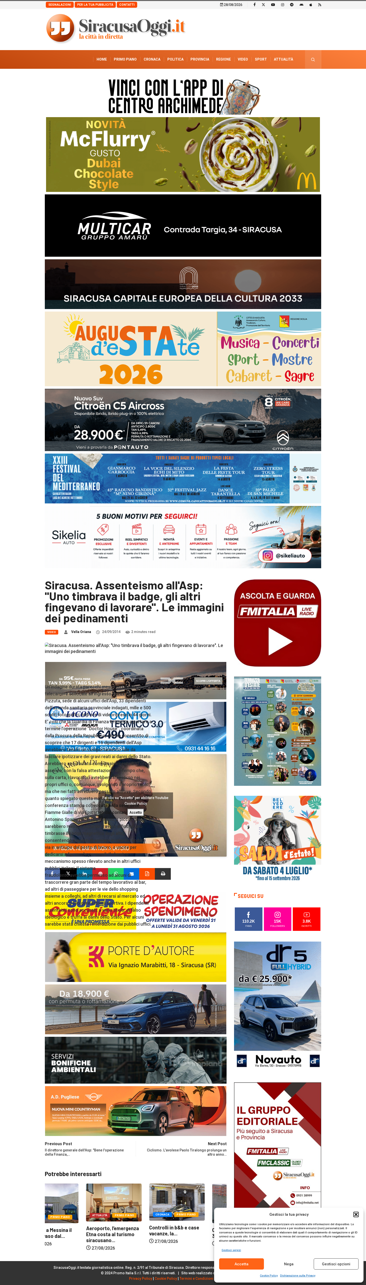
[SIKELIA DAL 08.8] (183, 536)
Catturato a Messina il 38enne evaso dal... (132, 1233)
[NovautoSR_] (277, 1006)
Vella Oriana (81, 632)
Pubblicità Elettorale (271, 78)
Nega (289, 1264)
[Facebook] (254, 4)
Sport (261, 59)
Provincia (199, 59)
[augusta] (183, 348)
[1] (277, 1147)
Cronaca (152, 59)
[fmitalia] (183, 478)
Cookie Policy (269, 1275)
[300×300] (277, 839)
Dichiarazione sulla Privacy (297, 1275)
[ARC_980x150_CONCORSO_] (183, 95)
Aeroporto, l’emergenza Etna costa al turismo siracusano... (197, 1234)
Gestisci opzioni (336, 1264)
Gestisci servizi (231, 1250)
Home (102, 59)
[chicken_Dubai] (183, 154)
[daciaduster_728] (135, 680)
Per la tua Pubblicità (95, 4)
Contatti (127, 4)
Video (243, 59)
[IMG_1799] (135, 910)
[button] (356, 1214)
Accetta (241, 1264)
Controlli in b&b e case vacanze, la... (70, 1230)
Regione (223, 59)
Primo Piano (125, 59)
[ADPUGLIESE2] (135, 1110)
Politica (175, 59)
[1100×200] (183, 283)
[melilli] (277, 730)
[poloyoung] (135, 1009)
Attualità (283, 59)
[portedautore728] (135, 956)
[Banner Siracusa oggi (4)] (183, 419)
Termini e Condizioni (196, 1279)
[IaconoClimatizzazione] (135, 726)
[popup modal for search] (313, 59)
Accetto (135, 812)
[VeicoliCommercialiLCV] (183, 225)
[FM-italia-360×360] (277, 622)
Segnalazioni (59, 4)
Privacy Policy (140, 1279)
